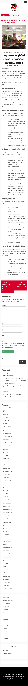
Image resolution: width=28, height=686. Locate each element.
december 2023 (7, 509)
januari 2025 (6, 468)
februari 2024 (7, 503)
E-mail (4, 329)
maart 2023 (6, 538)
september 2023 (7, 519)
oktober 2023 (6, 515)
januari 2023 (6, 544)
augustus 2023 (7, 522)
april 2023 (6, 535)
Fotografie (6, 612)
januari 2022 (6, 576)
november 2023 (7, 512)
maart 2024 (6, 500)
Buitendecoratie (7, 603)
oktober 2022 (7, 554)
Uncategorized (7, 635)
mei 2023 (5, 531)
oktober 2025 (6, 439)
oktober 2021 (6, 585)
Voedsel (5, 638)
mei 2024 (5, 493)
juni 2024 (5, 490)
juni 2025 (5, 452)
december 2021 (7, 579)
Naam (4, 323)
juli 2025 (5, 449)
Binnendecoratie (11, 65)
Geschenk (6, 616)
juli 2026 (5, 411)
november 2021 (7, 582)
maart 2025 (6, 461)
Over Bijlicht (6, 650)
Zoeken (4, 359)
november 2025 (7, 436)
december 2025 (7, 433)
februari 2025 (7, 465)
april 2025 (6, 458)
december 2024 (7, 471)
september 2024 (7, 481)
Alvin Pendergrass (19, 52)
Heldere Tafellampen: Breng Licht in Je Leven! (21, 285)
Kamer (5, 622)
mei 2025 (5, 455)
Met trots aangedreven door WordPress (13, 676)
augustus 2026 (7, 407)
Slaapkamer (6, 632)
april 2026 (6, 420)
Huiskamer (6, 619)
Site (3, 335)
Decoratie (18, 65)
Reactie (4, 305)
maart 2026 (6, 423)
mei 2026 (5, 417)
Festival (5, 609)
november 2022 (7, 550)
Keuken (5, 625)
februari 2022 (7, 573)
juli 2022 (5, 560)
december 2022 (7, 547)
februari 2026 (7, 427)
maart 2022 (6, 569)
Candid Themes (20, 679)
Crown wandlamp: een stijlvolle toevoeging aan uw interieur (7, 287)
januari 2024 (6, 506)
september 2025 (7, 442)
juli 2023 (5, 525)
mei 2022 (5, 563)
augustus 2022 (7, 557)
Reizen (5, 628)
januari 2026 (6, 430)
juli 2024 (5, 487)
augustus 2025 (7, 446)
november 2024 (7, 474)
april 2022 (6, 566)
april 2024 (6, 496)
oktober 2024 (7, 477)
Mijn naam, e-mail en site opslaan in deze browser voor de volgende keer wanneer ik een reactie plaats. (13, 345)
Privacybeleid (7, 653)
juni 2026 (5, 414)
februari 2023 (7, 541)
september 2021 (7, 589)
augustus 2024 (7, 484)
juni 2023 (5, 528)
